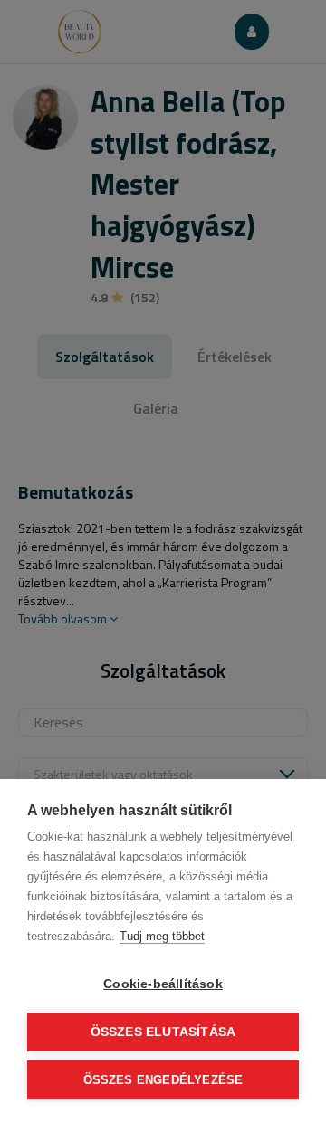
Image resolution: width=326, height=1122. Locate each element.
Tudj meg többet (162, 936)
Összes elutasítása (163, 1032)
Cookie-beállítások (163, 984)
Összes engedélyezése (163, 1080)
